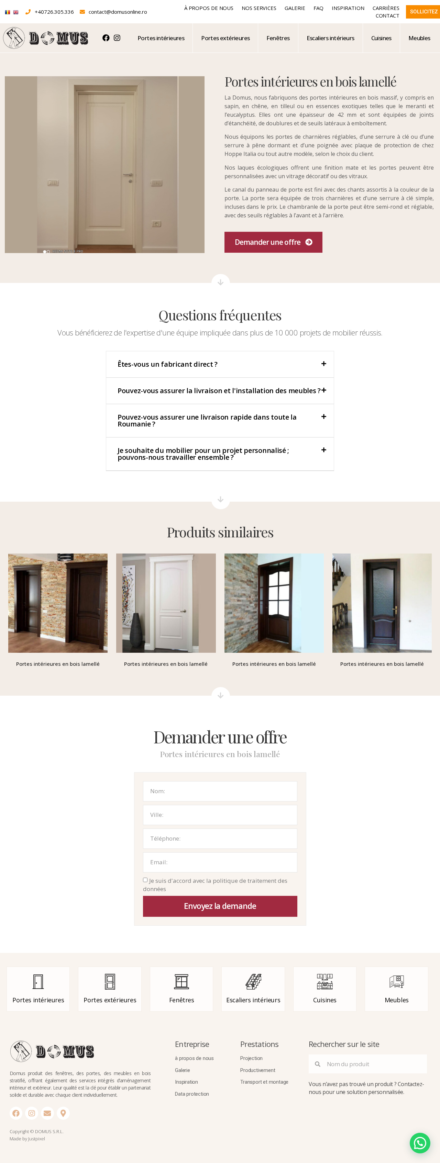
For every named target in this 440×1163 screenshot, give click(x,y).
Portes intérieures (161, 38)
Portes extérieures (225, 38)
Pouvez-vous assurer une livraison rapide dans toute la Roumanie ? (207, 420)
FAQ (318, 7)
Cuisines (381, 38)
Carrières (386, 7)
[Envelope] (47, 1113)
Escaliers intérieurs (330, 38)
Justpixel (36, 1139)
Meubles (419, 38)
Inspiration (348, 7)
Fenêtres (277, 38)
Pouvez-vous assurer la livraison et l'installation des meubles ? (219, 390)
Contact (387, 15)
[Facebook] (16, 1113)
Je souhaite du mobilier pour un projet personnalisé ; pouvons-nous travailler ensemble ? (203, 454)
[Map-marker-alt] (63, 1113)
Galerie (295, 7)
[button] (273, 242)
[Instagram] (31, 1113)
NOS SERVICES (259, 7)
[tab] (220, 364)
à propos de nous (208, 7)
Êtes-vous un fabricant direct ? (168, 364)
